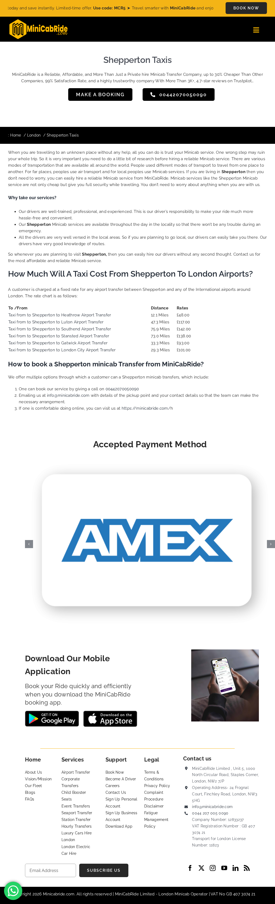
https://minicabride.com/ (146, 408)
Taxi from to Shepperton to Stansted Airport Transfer (58, 336)
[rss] (247, 868)
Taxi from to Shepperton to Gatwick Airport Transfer (57, 343)
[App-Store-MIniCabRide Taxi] (110, 712)
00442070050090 (122, 389)
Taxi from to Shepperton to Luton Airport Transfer (56, 322)
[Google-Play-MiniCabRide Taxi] (52, 712)
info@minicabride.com (69, 395)
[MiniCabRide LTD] (38, 21)
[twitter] (201, 868)
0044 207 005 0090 (210, 813)
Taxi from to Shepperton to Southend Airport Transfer (59, 329)
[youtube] (224, 868)
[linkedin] (235, 868)
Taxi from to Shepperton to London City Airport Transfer (62, 350)
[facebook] (190, 868)
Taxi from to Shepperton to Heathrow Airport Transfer (59, 315)
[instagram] (213, 868)
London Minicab (174, 894)
